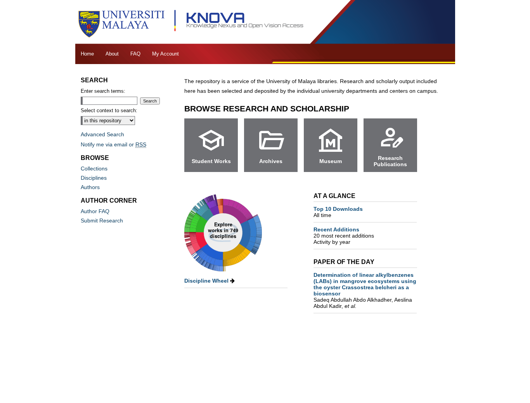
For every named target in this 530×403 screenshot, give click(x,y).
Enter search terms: (103, 91)
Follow (362, 108)
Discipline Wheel (207, 281)
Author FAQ (95, 211)
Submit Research (102, 220)
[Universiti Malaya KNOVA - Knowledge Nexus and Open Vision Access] (265, 21)
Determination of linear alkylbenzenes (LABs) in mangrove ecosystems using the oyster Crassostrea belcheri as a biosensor (364, 290)
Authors (90, 187)
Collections (94, 168)
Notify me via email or (113, 144)
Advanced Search (102, 134)
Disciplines (94, 178)
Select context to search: (109, 110)
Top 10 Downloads (338, 212)
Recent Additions (343, 232)
